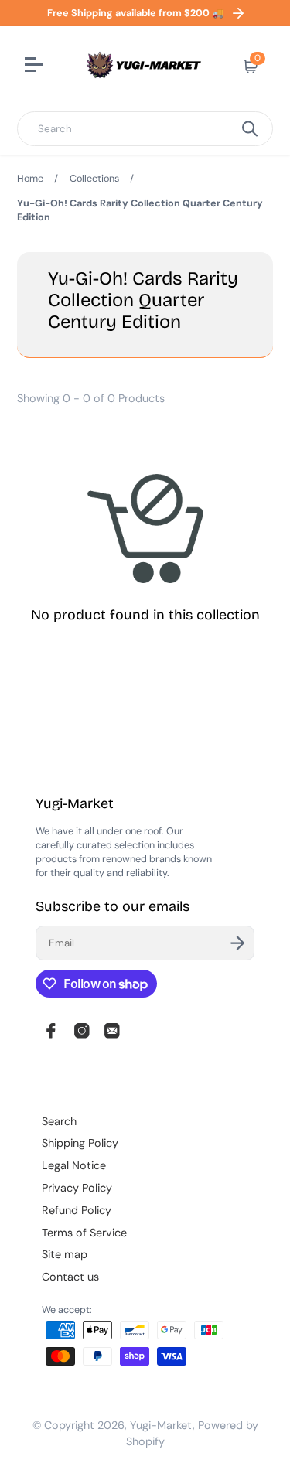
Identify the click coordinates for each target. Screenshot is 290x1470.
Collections (94, 178)
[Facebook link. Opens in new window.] (51, 1030)
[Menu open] (36, 66)
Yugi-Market (161, 1425)
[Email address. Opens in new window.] (112, 1030)
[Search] (250, 128)
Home (30, 178)
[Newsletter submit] (237, 943)
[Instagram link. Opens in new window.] (82, 1030)
